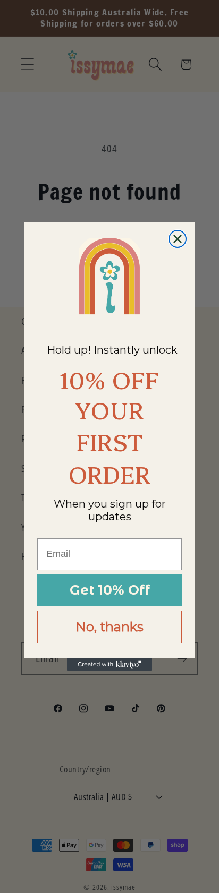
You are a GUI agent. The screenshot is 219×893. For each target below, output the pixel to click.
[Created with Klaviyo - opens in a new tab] (109, 664)
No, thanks (109, 626)
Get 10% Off (110, 590)
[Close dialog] (177, 238)
